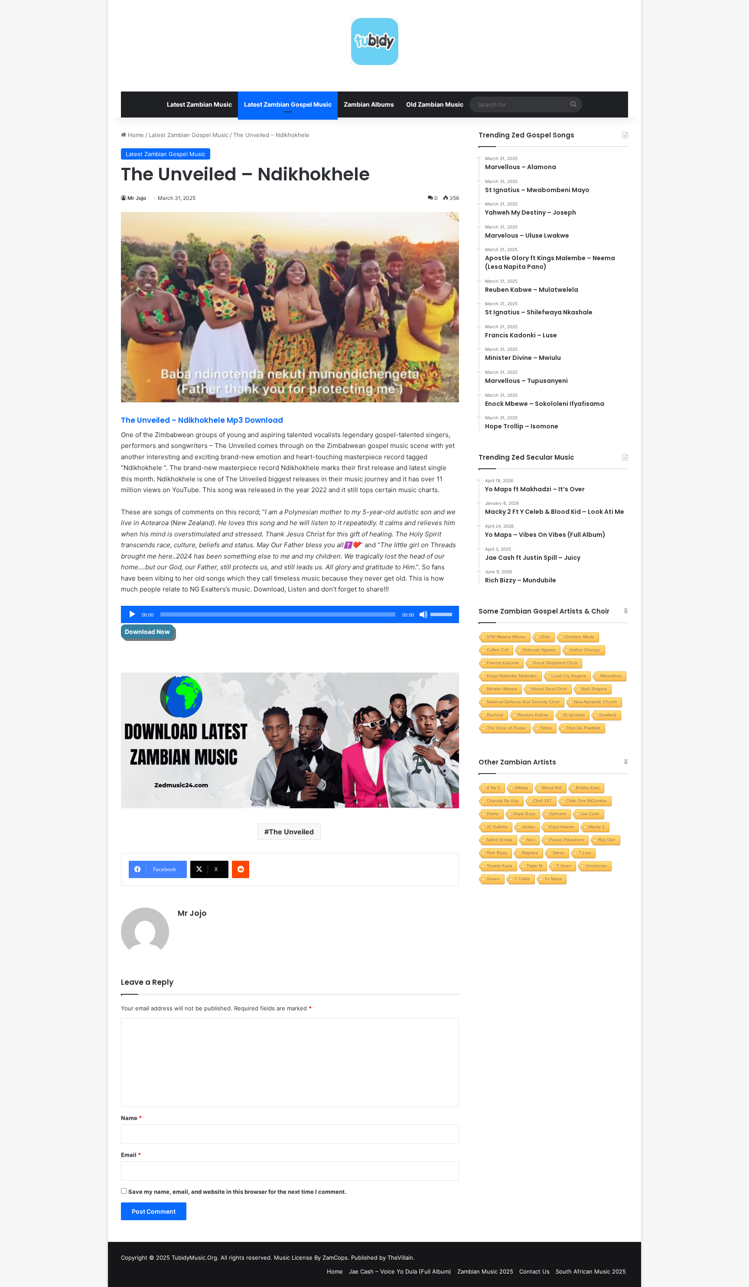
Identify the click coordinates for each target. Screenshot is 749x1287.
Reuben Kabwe (533, 714)
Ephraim (558, 813)
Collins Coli (497, 649)
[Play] (132, 614)
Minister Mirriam (502, 688)
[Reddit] (240, 869)
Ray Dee (606, 839)
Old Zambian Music (434, 104)
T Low (585, 852)
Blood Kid (552, 787)
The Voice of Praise (506, 727)
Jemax (528, 826)
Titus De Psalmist (583, 727)
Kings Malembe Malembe (512, 675)
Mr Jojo (136, 198)
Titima (546, 727)
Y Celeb (522, 878)
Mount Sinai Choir (549, 688)
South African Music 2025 (591, 1271)
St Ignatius (574, 714)
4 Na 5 (493, 787)
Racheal (495, 714)
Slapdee (529, 852)
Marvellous (611, 675)
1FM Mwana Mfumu (506, 636)
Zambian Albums (369, 104)
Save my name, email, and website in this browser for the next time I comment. (237, 1191)
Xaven (493, 878)
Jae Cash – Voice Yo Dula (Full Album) (400, 1271)
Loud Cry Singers (568, 675)
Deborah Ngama (539, 649)
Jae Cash (589, 813)
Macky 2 (596, 826)
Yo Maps (553, 878)
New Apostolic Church (595, 701)
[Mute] (423, 614)
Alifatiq (521, 787)
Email (131, 1154)
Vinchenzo (596, 865)
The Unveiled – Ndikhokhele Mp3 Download (203, 420)
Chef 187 (542, 800)
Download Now (147, 631)
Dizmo (493, 813)
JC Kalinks (497, 826)
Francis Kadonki (503, 662)
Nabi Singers (594, 688)
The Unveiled (291, 831)
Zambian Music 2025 (485, 1271)
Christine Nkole (579, 636)
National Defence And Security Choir (523, 701)
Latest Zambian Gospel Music (288, 104)
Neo (531, 839)
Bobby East (587, 787)
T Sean (564, 865)
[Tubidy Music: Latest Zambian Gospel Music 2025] (374, 41)
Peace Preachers (566, 839)
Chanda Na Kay (503, 800)
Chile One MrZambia (586, 800)
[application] (290, 614)
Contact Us (534, 1271)
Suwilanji (607, 714)
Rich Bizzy (497, 852)
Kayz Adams (561, 826)
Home (135, 134)
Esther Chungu (585, 649)
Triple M (534, 865)
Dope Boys (524, 813)
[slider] (442, 613)
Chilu (545, 636)
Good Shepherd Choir (555, 662)
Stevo (558, 852)
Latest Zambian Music (199, 104)
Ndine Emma (499, 839)
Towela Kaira (499, 865)
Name (131, 1117)
